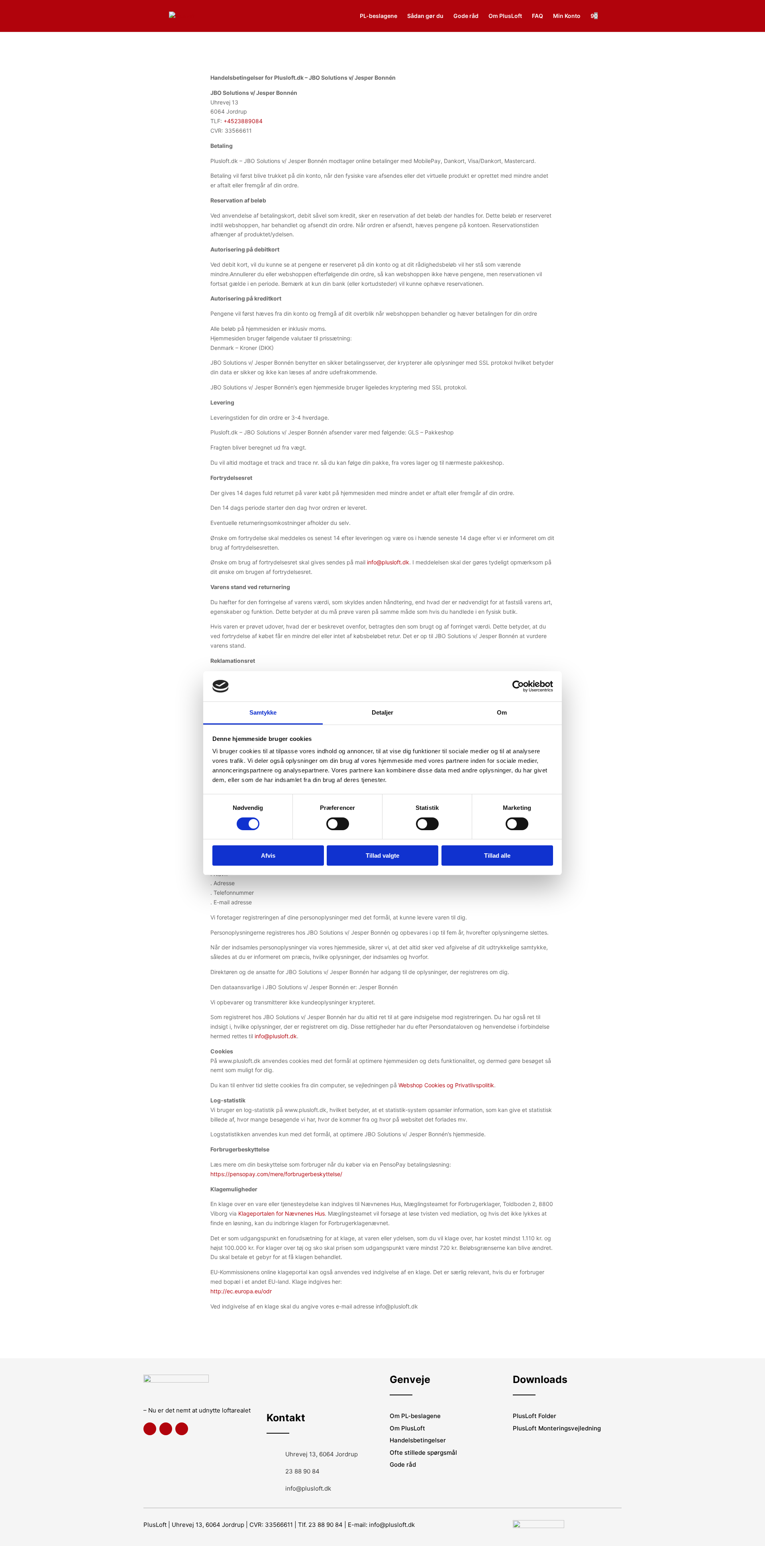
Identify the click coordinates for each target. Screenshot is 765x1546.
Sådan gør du (425, 16)
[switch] (337, 823)
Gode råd (466, 16)
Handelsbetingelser (418, 1440)
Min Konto (567, 16)
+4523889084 (243, 121)
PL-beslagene (378, 16)
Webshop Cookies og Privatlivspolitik (446, 1085)
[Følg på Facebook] (149, 1428)
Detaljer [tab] (383, 712)
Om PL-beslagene (415, 1416)
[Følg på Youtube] (181, 1428)
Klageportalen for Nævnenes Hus (281, 1213)
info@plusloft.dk (388, 562)
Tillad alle (497, 855)
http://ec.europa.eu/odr (241, 1291)
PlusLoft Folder (534, 1416)
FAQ (537, 16)
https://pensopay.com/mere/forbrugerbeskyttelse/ (276, 1174)
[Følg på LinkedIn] (165, 1428)
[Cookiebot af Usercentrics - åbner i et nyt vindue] (518, 686)
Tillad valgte (382, 855)
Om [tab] (502, 712)
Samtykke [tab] (263, 712)
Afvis (268, 855)
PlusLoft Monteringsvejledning (557, 1428)
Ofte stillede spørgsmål (423, 1452)
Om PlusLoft (505, 16)
